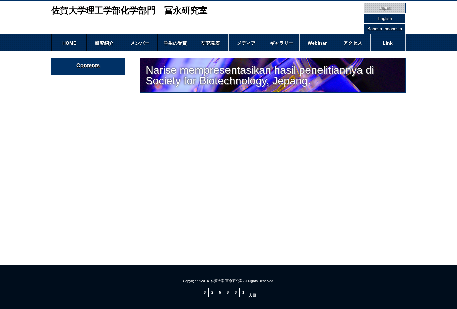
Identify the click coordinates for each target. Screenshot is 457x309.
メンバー (139, 43)
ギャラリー (281, 43)
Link (388, 43)
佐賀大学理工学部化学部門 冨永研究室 (129, 10)
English (385, 18)
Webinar (317, 43)
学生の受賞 (175, 43)
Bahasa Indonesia (384, 28)
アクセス (352, 43)
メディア (246, 43)
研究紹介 (104, 43)
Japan (385, 7)
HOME (69, 43)
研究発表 (210, 43)
